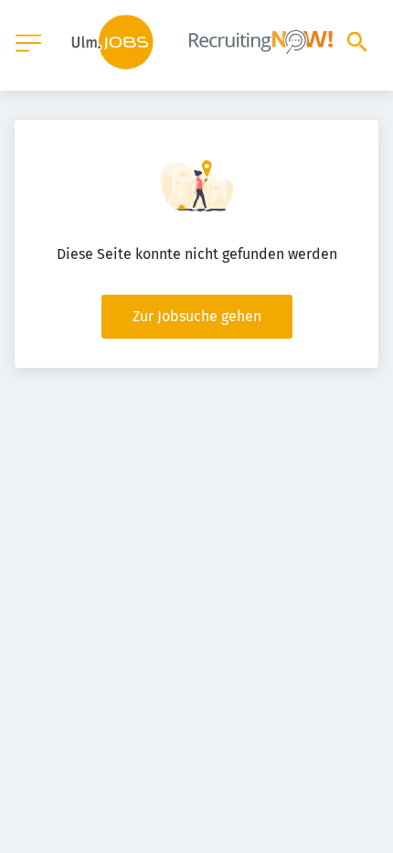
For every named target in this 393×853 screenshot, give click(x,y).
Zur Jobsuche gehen (197, 316)
